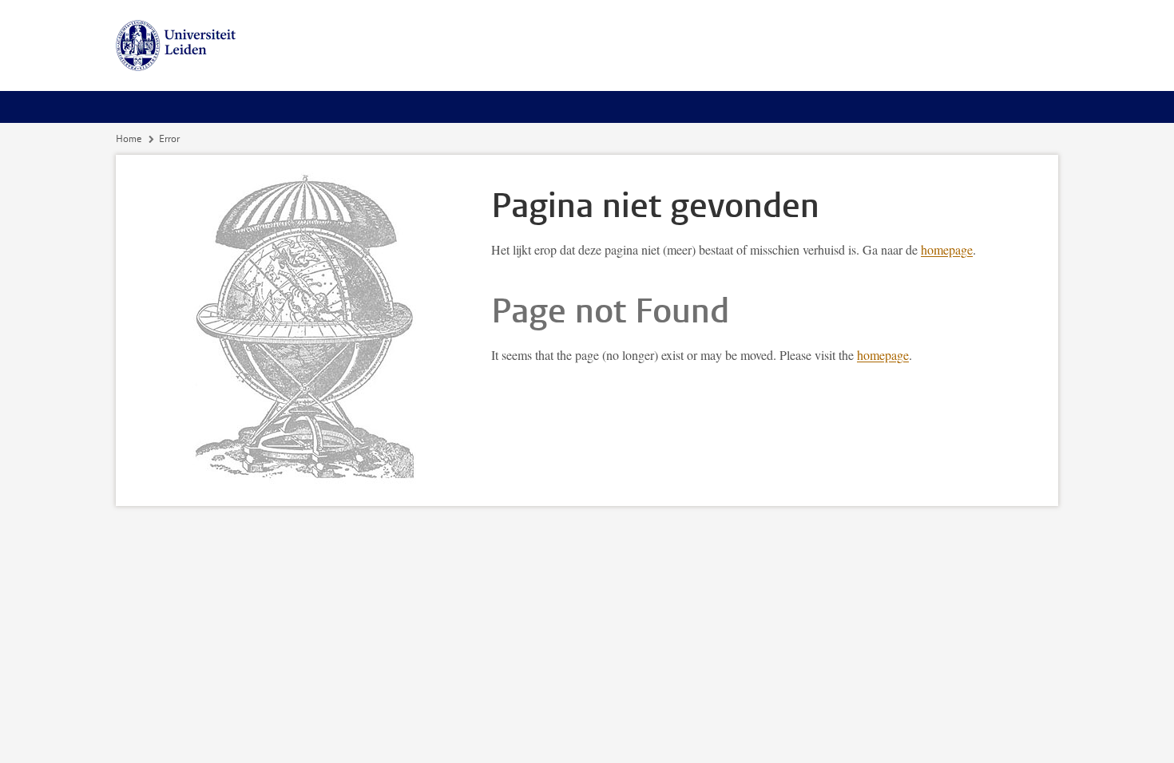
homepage (947, 249)
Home (128, 138)
